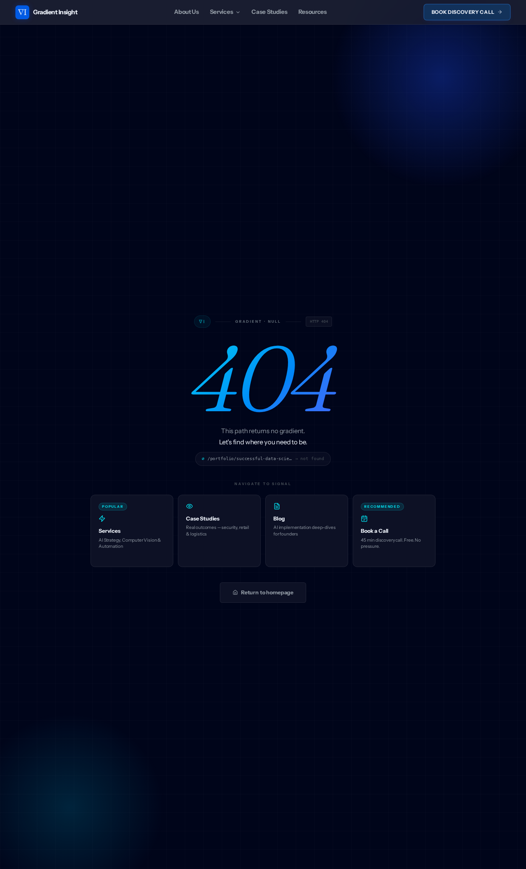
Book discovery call (463, 12)
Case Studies (269, 11)
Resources (312, 11)
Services (221, 11)
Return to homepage (267, 592)
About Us (186, 11)
